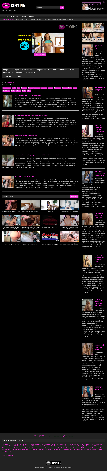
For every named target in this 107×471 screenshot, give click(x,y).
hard (76, 87)
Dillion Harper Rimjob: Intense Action (26, 135)
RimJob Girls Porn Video (66, 444)
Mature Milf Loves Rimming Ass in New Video (100, 89)
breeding (38, 87)
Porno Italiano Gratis (25, 446)
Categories (15, 16)
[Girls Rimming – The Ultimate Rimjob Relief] (87, 224)
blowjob (31, 87)
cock (51, 87)
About (9, 76)
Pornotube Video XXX (51, 444)
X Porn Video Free (99, 446)
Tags (24, 16)
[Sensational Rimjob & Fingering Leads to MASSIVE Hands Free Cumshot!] (8, 165)
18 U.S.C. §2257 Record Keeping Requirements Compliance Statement (53, 436)
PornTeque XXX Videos (44, 449)
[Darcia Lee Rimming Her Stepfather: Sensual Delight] (87, 136)
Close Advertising (40, 54)
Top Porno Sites (74, 448)
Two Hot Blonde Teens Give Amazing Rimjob (28, 95)
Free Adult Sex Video (71, 446)
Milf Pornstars (84, 448)
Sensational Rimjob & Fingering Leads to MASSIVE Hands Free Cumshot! (37, 155)
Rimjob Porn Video (37, 446)
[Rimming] (13, 5)
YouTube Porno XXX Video (81, 444)
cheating (45, 87)
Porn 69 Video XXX (96, 444)
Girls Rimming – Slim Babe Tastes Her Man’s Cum (100, 173)
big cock (25, 87)
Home (6, 16)
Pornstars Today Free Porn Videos (11, 449)
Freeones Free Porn (7, 455)
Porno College (23, 444)
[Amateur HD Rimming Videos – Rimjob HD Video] (87, 266)
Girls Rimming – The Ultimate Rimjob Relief (99, 215)
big (19, 87)
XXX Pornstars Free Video (88, 449)
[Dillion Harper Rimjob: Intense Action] (8, 146)
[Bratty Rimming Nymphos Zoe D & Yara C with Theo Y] (87, 354)
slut (30, 90)
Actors (32, 16)
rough (24, 90)
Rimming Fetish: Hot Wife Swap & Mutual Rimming (99, 387)
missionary (6, 90)
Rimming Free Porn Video (85, 446)
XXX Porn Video (18, 448)
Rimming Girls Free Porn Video (48, 448)
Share (19, 76)
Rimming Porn (10, 19)
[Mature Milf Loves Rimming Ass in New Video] (87, 98)
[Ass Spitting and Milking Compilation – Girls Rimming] (87, 310)
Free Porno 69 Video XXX (29, 449)
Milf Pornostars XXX (95, 448)
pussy (13, 90)
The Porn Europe (75, 449)
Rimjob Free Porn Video (31, 448)
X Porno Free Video (7, 448)
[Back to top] (102, 466)
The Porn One (57, 449)
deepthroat (57, 87)
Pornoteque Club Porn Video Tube (53, 446)
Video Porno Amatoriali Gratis (10, 446)
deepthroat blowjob (67, 87)
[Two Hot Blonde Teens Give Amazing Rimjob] (8, 106)
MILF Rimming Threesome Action (25, 176)
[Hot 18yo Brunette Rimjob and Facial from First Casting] (8, 126)
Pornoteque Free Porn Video (10, 444)
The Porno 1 (65, 449)
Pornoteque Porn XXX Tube (36, 444)
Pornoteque (10, 82)
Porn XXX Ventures (63, 448)
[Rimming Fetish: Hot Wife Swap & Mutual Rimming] (87, 396)
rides (19, 90)
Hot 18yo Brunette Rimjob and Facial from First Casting (31, 115)
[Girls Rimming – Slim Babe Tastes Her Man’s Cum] (87, 182)
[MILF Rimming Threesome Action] (8, 187)
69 (14, 87)
